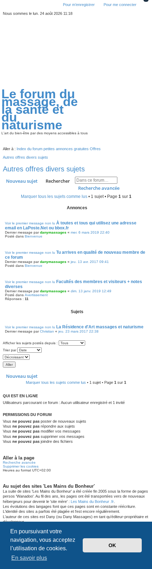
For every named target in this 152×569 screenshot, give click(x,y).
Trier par (10, 350)
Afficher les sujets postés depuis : (31, 343)
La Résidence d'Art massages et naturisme (100, 326)
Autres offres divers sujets (44, 169)
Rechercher (58, 181)
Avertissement (36, 295)
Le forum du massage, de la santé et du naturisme (39, 109)
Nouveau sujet (21, 181)
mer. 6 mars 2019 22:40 (90, 232)
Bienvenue (33, 236)
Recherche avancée (98, 188)
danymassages (53, 232)
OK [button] (112, 545)
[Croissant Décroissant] (76, 357)
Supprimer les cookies (21, 466)
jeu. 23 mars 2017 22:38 (78, 331)
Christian (47, 331)
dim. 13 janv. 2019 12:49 (91, 291)
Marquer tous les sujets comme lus (54, 196)
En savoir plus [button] (29, 558)
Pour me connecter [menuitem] (120, 4)
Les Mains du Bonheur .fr (92, 501)
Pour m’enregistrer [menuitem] (79, 4)
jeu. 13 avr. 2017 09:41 (90, 262)
